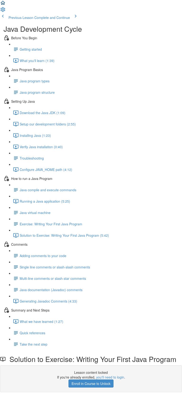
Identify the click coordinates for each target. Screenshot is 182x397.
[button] (3, 4)
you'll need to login (110, 377)
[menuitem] (3, 11)
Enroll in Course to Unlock (91, 383)
